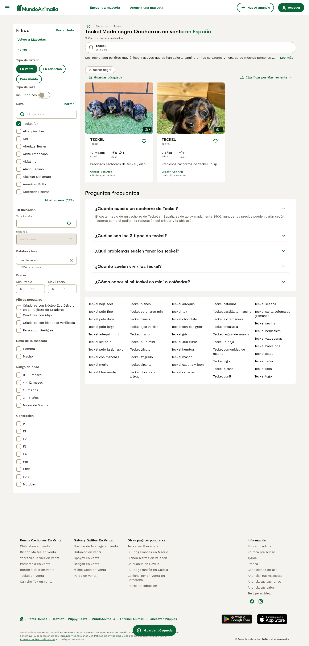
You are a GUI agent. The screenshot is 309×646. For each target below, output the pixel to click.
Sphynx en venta (86, 558)
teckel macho (182, 357)
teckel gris (180, 334)
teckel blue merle (102, 372)
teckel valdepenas (269, 338)
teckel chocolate (184, 319)
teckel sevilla (265, 323)
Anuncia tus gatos (261, 587)
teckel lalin (263, 369)
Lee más (286, 58)
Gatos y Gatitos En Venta (93, 540)
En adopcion (52, 69)
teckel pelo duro (101, 319)
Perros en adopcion (142, 586)
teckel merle (98, 365)
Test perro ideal (260, 593)
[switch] (44, 95)
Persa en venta (85, 576)
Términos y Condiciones (73, 635)
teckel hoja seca (101, 304)
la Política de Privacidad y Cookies (111, 635)
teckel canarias (183, 372)
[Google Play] (237, 619)
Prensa (253, 564)
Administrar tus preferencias (37, 639)
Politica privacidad (261, 552)
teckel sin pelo (99, 342)
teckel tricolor (141, 349)
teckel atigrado (141, 357)
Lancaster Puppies (162, 619)
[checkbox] (19, 124)
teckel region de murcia (231, 334)
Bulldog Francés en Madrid (148, 552)
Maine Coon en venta (90, 570)
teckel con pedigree (187, 327)
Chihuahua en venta (35, 546)
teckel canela (140, 319)
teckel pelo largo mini (147, 312)
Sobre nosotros (259, 546)
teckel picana (223, 369)
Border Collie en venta (37, 570)
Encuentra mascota (105, 7)
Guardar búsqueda (108, 77)
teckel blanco (140, 304)
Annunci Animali (131, 619)
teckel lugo (263, 376)
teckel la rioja (223, 342)
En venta (27, 69)
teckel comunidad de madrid (229, 352)
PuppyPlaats (77, 619)
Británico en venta (88, 552)
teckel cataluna (224, 304)
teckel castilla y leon (188, 365)
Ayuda (252, 558)
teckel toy (179, 312)
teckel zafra (264, 361)
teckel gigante (141, 365)
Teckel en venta (32, 576)
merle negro (102, 70)
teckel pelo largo (101, 327)
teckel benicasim (268, 331)
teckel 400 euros (185, 342)
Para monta (29, 79)
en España (198, 32)
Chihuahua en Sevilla (144, 564)
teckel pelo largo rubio (105, 349)
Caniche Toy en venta (36, 582)
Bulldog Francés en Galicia (148, 570)
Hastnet (58, 619)
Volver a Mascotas (31, 39)
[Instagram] (260, 601)
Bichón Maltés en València (148, 558)
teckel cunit (222, 376)
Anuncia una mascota (146, 7)
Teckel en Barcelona (143, 546)
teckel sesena (265, 304)
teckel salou (264, 354)
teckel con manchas (103, 357)
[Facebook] (252, 601)
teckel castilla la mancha (232, 312)
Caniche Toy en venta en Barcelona (146, 578)
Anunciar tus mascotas (265, 576)
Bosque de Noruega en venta (96, 546)
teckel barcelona (267, 346)
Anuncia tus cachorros (264, 582)
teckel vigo (221, 361)
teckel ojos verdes (144, 327)
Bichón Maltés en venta (38, 552)
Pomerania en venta (35, 564)
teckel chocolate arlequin (143, 374)
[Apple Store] (272, 619)
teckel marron (141, 334)
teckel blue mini (142, 342)
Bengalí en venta (86, 564)
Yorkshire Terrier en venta (39, 558)
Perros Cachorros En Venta (41, 540)
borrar (69, 104)
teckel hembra (183, 349)
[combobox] (41, 223)
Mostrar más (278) (59, 200)
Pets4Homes (37, 619)
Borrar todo (65, 30)
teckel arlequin (183, 304)
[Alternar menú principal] (7, 7)
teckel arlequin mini (103, 334)
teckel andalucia (225, 327)
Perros (22, 50)
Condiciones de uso (262, 570)
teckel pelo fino (100, 312)
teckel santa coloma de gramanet (273, 314)
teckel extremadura (228, 319)
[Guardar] (144, 141)
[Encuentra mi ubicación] (69, 223)
